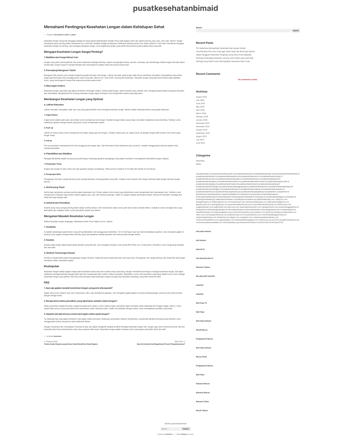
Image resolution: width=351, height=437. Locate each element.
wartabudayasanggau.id (275, 197)
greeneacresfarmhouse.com (239, 204)
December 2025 (202, 123)
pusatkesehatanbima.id (205, 192)
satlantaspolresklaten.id (225, 199)
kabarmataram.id (289, 209)
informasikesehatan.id (237, 209)
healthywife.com (220, 207)
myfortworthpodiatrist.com (207, 220)
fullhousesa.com (284, 204)
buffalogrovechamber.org (245, 199)
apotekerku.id (273, 192)
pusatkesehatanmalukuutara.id (253, 181)
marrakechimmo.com (270, 207)
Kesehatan (58, 336)
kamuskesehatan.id (254, 209)
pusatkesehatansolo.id (231, 189)
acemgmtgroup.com (220, 204)
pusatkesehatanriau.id (251, 179)
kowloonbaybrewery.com (206, 217)
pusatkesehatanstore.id (244, 174)
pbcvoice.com (233, 207)
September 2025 (203, 133)
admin (73, 35)
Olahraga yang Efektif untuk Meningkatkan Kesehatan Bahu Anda (223, 61)
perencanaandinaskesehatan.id (286, 174)
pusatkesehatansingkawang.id (227, 192)
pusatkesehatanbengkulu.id (207, 181)
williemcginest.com (220, 202)
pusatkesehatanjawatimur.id (228, 176)
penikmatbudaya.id (270, 194)
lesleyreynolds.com (235, 215)
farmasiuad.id (201, 194)
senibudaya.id (256, 194)
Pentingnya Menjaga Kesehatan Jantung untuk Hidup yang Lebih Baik (224, 58)
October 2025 (201, 130)
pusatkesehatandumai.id (258, 186)
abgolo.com (234, 217)
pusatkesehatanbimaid (175, 8)
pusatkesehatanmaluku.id (229, 181)
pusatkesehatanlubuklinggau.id (209, 189)
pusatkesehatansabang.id (206, 184)
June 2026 (200, 103)
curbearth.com (259, 212)
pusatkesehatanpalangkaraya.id (254, 192)
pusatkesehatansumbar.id (271, 176)
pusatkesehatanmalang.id (251, 189)
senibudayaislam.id (225, 197)
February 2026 (202, 117)
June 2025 (200, 143)
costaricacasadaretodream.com (265, 217)
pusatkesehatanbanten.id (206, 176)
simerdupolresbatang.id (205, 199)
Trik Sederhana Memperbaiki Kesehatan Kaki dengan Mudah (221, 48)
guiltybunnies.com (203, 204)
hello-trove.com (202, 215)
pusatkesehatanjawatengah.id (229, 179)
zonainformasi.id (263, 222)
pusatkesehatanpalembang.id (281, 186)
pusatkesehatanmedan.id (227, 184)
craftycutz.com (281, 199)
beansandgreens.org (222, 212)
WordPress (169, 434)
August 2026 (201, 97)
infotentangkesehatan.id (217, 209)
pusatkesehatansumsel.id (206, 179)
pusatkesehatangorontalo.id (277, 181)
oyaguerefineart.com (204, 207)
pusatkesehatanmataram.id (273, 189)
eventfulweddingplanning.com (274, 215)
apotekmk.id (284, 192)
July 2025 (200, 140)
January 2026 (201, 120)
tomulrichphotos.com (252, 215)
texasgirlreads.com (203, 202)
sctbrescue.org (265, 220)
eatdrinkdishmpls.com (266, 199)
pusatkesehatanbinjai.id (248, 184)
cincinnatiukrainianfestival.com (264, 204)
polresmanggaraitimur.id (289, 207)
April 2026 (200, 110)
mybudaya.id (260, 197)
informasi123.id (277, 222)
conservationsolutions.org (242, 212)
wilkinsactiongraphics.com (278, 202)
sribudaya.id (291, 197)
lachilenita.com (223, 217)
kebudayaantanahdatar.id (244, 197)
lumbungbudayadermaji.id (206, 197)
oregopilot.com (246, 217)
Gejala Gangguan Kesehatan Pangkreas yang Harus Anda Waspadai (223, 55)
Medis (198, 164)
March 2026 (201, 113)
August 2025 (201, 136)
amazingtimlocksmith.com (250, 207)
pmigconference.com (218, 215)
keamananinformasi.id (247, 222)
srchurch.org (277, 220)
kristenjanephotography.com (246, 220)
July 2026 (200, 100)
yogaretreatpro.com (226, 220)
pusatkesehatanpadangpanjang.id (234, 186)
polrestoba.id (201, 209)
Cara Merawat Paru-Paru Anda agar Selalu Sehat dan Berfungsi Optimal (225, 51)
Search (199, 28)
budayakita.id (244, 194)
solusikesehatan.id (203, 174)
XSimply (183, 434)
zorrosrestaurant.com (237, 202)
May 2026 (200, 107)
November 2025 (202, 126)
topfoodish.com (289, 212)
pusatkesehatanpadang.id (269, 184)
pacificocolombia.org (274, 212)
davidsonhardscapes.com (256, 202)
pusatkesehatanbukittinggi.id (208, 186)
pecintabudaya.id (214, 194)
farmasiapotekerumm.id (272, 209)
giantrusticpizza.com (290, 220)
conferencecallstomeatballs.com (209, 222)
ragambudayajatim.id (230, 194)
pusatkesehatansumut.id (251, 176)
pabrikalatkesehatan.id (264, 174)
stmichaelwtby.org (230, 222)
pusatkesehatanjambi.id (270, 179)
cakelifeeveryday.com (205, 212)
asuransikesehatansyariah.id (223, 174)
